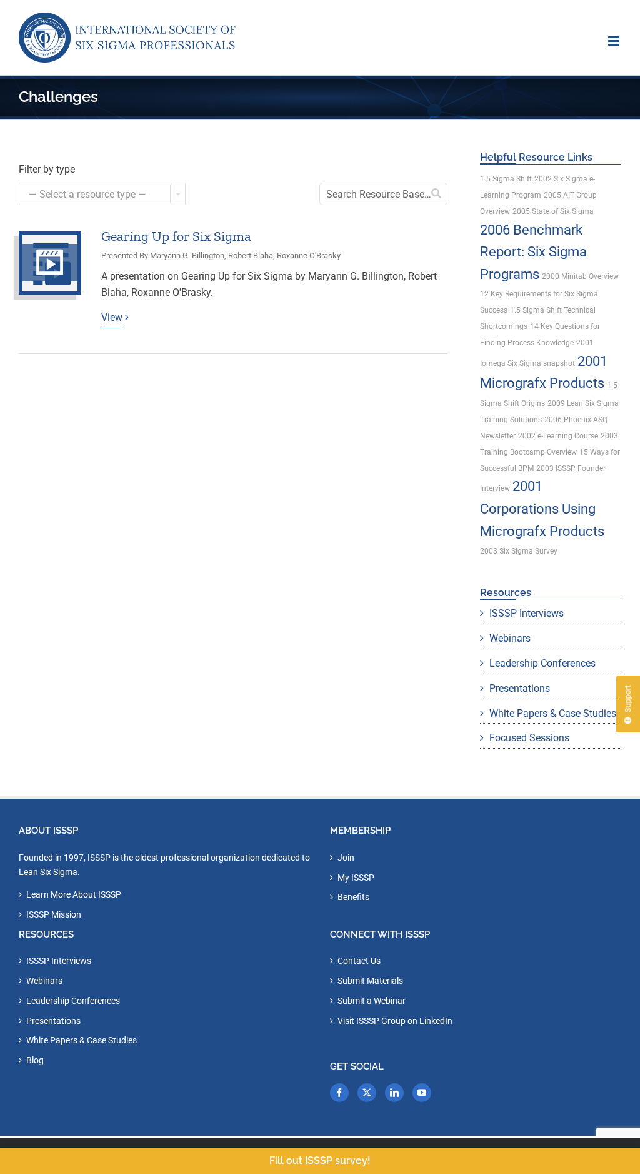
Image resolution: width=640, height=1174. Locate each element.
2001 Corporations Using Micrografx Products (542, 508)
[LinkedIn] (394, 1092)
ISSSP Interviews (526, 613)
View (111, 317)
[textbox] (102, 194)
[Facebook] (339, 1092)
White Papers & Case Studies (552, 713)
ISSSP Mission (53, 914)
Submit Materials (370, 981)
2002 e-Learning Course (558, 436)
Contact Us (359, 961)
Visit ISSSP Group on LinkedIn (395, 1021)
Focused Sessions (529, 738)
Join (346, 858)
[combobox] (102, 194)
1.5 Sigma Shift (506, 179)
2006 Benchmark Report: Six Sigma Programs (533, 252)
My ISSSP (356, 878)
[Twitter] (367, 1092)
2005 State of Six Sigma (553, 211)
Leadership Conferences (542, 663)
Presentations (519, 688)
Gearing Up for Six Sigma (176, 236)
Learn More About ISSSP (73, 894)
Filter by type (47, 169)
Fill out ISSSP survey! (320, 1160)
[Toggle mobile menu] (614, 41)
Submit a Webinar (372, 1001)
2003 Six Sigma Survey (519, 551)
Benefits (353, 897)
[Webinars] (50, 263)
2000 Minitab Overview (580, 276)
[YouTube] (421, 1092)
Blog (35, 1060)
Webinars (510, 638)
